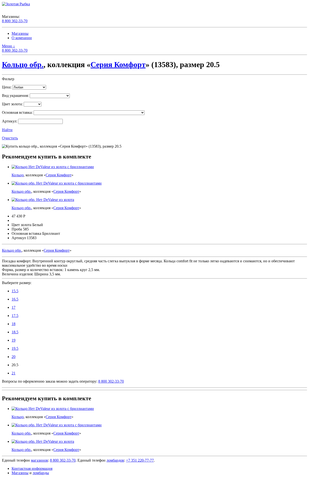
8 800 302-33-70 (15, 21)
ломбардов (115, 460)
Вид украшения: (15, 95)
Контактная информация (32, 468)
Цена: (6, 87)
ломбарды (41, 473)
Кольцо (18, 175)
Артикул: (9, 121)
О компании (22, 38)
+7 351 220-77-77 (140, 460)
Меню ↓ (8, 46)
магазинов (39, 460)
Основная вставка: (17, 112)
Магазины (20, 33)
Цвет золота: (12, 104)
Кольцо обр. (22, 64)
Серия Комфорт (118, 64)
